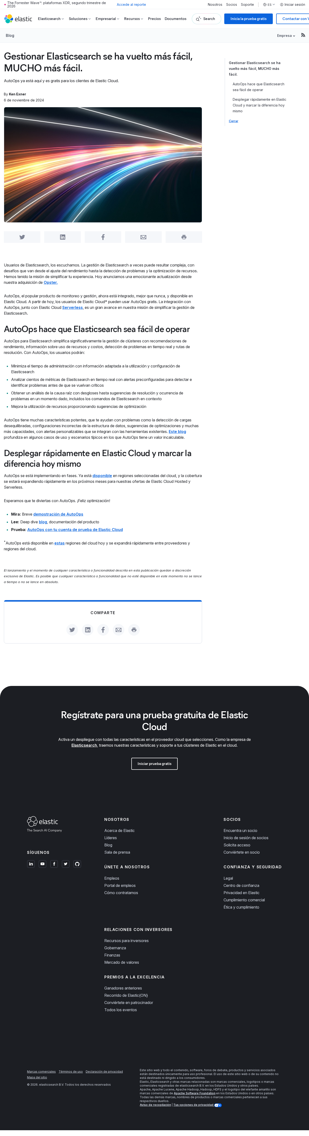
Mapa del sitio (37, 1077)
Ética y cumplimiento (241, 907)
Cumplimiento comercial (244, 899)
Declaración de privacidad (104, 1071)
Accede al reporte (131, 4)
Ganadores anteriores (123, 988)
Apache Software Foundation (194, 1093)
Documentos (175, 18)
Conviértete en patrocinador (128, 1002)
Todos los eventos (120, 1009)
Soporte (247, 4)
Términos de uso (71, 1071)
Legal (228, 878)
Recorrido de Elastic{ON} (126, 995)
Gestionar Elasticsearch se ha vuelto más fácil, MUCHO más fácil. (255, 68)
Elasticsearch (84, 745)
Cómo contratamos (121, 892)
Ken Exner (17, 94)
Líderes (110, 837)
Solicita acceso (237, 845)
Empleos (111, 878)
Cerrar (233, 121)
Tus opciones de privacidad (193, 1105)
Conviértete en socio (242, 852)
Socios (231, 4)
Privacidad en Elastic (242, 892)
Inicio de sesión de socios (246, 837)
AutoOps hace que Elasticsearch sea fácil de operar (258, 87)
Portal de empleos (120, 885)
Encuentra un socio (240, 830)
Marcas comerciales (41, 1071)
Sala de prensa (117, 852)
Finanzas (112, 955)
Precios (154, 18)
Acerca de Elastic (119, 830)
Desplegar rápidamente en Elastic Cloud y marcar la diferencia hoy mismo (259, 105)
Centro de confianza (241, 885)
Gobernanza (115, 947)
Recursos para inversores (126, 940)
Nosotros (215, 4)
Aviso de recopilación (155, 1105)
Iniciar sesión (295, 5)
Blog (10, 35)
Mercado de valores (121, 962)
